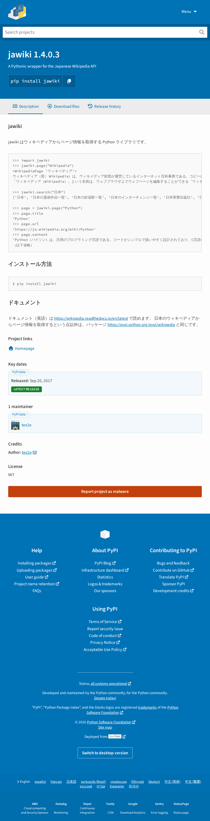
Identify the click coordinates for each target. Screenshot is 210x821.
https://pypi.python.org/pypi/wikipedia (141, 325)
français (56, 781)
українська (118, 781)
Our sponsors (105, 591)
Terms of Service (103, 622)
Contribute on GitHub (171, 570)
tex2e (27, 452)
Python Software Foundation (109, 722)
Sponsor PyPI (173, 584)
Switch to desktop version (105, 753)
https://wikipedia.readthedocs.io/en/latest (91, 318)
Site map (105, 727)
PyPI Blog (103, 563)
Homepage (24, 348)
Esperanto (117, 786)
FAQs (37, 591)
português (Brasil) (93, 781)
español (40, 781)
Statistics (105, 577)
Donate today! (105, 698)
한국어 (134, 786)
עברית (101, 786)
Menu (186, 11)
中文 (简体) (172, 781)
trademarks (147, 707)
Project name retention (34, 584)
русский (86, 786)
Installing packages (34, 563)
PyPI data (18, 372)
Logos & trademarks (105, 584)
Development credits (171, 591)
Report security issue (105, 629)
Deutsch (154, 781)
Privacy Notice (102, 642)
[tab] (25, 106)
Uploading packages (34, 570)
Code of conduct (103, 636)
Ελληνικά (137, 781)
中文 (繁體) (193, 781)
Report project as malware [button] (105, 491)
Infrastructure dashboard (102, 570)
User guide (34, 577)
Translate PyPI (171, 577)
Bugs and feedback (173, 563)
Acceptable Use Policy (103, 650)
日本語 (71, 781)
